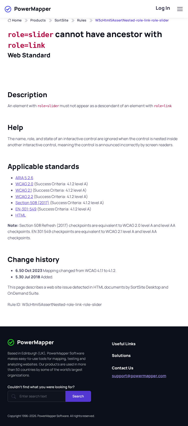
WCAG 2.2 (24, 196)
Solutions (121, 355)
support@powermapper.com (139, 375)
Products (38, 20)
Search (78, 396)
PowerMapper (32, 8)
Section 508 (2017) (32, 202)
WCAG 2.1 (23, 190)
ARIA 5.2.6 (24, 177)
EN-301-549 (25, 209)
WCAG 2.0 (24, 184)
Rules (81, 20)
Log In (163, 8)
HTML (20, 215)
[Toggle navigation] (179, 9)
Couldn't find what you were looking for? (41, 386)
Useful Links (124, 343)
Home (17, 20)
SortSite (61, 20)
